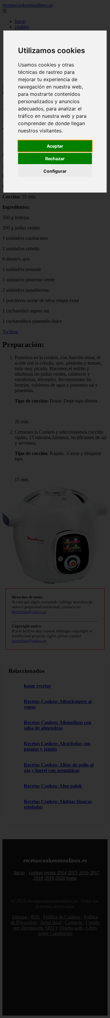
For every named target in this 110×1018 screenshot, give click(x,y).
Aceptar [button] (55, 146)
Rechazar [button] (55, 158)
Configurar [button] (55, 171)
